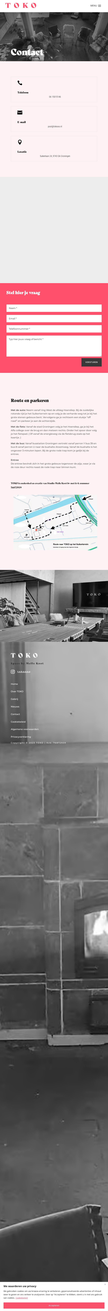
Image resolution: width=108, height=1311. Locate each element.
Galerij (14, 699)
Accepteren (54, 1305)
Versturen (91, 362)
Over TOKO (17, 691)
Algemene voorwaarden (25, 729)
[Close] (105, 1284)
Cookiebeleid (22, 1298)
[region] (54, 1296)
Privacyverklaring (21, 736)
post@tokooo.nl (55, 126)
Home (14, 684)
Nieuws (15, 706)
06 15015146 (55, 96)
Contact (15, 714)
